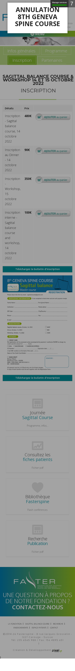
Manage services (59, 2)
